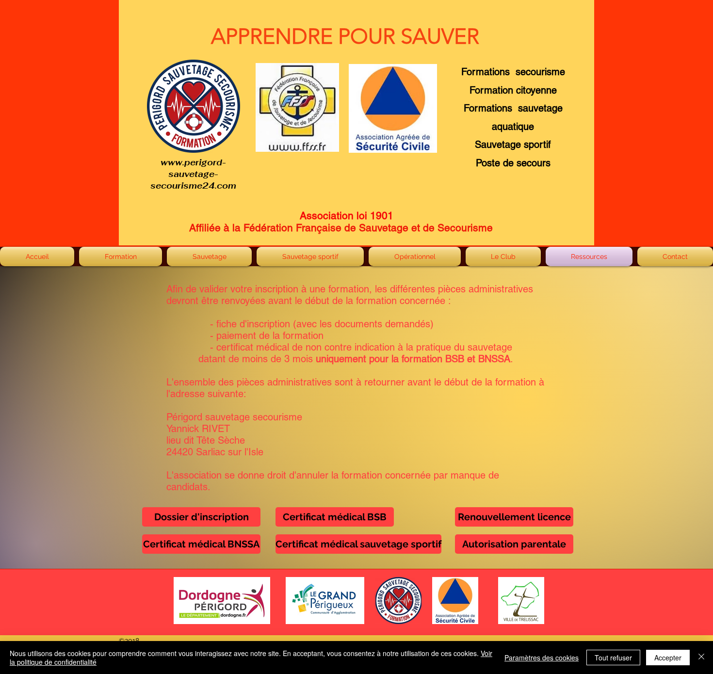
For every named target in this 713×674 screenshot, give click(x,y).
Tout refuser (613, 657)
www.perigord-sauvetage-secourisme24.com (193, 174)
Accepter (667, 657)
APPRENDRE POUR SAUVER (345, 36)
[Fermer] (701, 657)
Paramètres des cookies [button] (541, 657)
